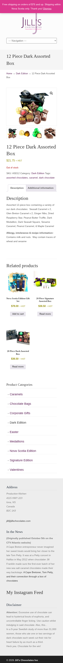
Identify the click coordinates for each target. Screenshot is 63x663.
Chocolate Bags (20, 403)
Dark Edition (22, 73)
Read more (45, 314)
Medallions (17, 441)
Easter (14, 432)
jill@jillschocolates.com (18, 521)
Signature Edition (21, 460)
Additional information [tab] (41, 188)
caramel (33, 177)
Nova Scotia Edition (23, 451)
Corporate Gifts (20, 413)
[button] (51, 93)
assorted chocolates (17, 177)
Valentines (17, 469)
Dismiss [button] (47, 8)
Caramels (16, 394)
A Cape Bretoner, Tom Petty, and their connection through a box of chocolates (29, 576)
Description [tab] (17, 188)
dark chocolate (47, 177)
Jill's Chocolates (31, 23)
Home (9, 73)
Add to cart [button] (18, 314)
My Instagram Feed (24, 592)
